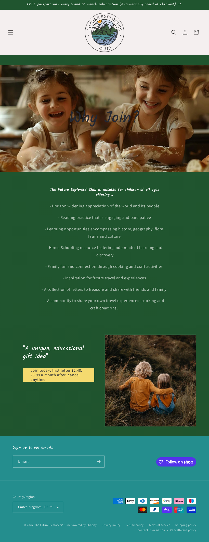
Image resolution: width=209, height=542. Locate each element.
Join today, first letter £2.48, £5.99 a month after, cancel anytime (56, 375)
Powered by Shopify (84, 525)
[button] (10, 32)
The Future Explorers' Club (52, 525)
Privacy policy (111, 525)
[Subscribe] (98, 462)
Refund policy (135, 525)
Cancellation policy (183, 530)
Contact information (151, 530)
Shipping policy (186, 525)
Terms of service (159, 525)
